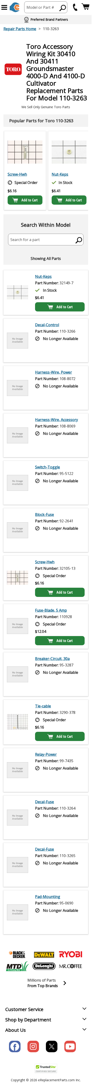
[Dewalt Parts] (44, 954)
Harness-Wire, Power (53, 372)
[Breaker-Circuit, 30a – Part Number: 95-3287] (17, 674)
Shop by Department (28, 1020)
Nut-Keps (60, 174)
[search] (79, 240)
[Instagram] (33, 1046)
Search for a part (25, 239)
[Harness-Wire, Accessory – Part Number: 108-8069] (17, 435)
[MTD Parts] (17, 966)
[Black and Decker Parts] (17, 954)
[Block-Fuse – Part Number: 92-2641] (17, 530)
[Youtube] (70, 1046)
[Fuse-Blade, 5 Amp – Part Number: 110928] (17, 626)
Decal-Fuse (44, 801)
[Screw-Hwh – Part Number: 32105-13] (25, 152)
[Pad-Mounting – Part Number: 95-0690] (17, 912)
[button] (4, 7)
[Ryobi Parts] (70, 954)
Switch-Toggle (47, 467)
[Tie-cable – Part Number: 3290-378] (17, 722)
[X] (51, 1046)
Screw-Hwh (17, 174)
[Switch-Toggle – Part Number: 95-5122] (17, 482)
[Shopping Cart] (85, 7)
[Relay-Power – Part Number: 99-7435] (17, 770)
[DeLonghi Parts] (44, 966)
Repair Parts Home (19, 28)
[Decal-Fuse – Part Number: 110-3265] (17, 864)
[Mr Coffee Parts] (70, 966)
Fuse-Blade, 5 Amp (51, 610)
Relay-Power (46, 754)
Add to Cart (29, 200)
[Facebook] (15, 1046)
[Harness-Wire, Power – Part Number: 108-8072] (17, 387)
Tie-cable (43, 706)
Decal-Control (47, 324)
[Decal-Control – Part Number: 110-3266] (17, 340)
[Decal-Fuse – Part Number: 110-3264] (17, 817)
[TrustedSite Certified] (45, 1068)
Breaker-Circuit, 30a (52, 658)
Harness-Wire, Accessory (56, 419)
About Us (15, 1030)
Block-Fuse (44, 514)
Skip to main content (46, 7)
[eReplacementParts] (15, 7)
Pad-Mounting (47, 896)
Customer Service (24, 1009)
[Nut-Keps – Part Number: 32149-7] (69, 152)
